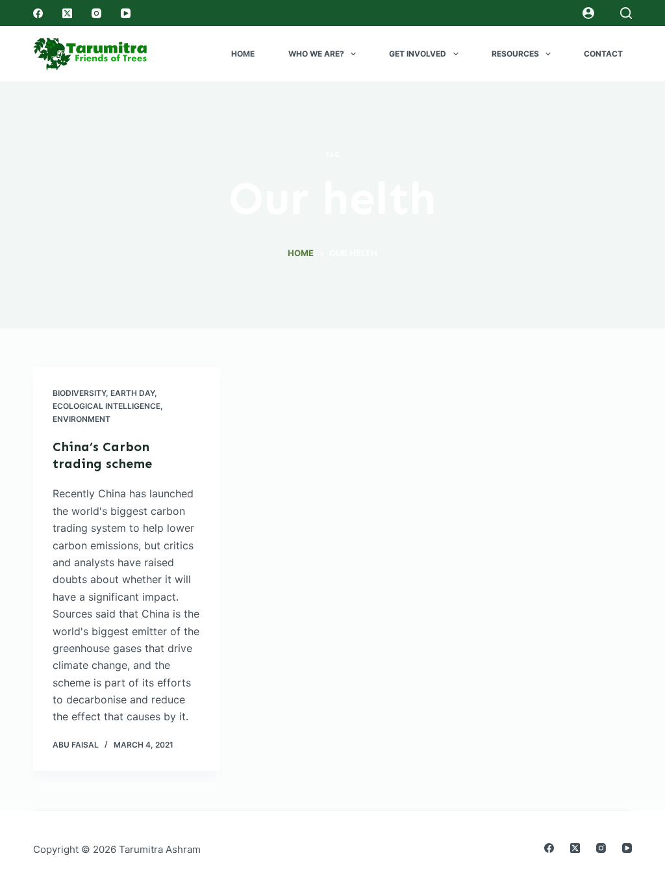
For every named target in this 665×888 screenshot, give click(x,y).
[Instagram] (96, 13)
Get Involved (417, 54)
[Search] (626, 13)
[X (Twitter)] (67, 13)
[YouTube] (126, 13)
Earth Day (132, 393)
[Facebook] (38, 13)
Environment (81, 419)
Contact (603, 54)
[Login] (588, 13)
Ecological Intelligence (106, 406)
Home (243, 54)
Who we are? (316, 54)
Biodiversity (79, 393)
